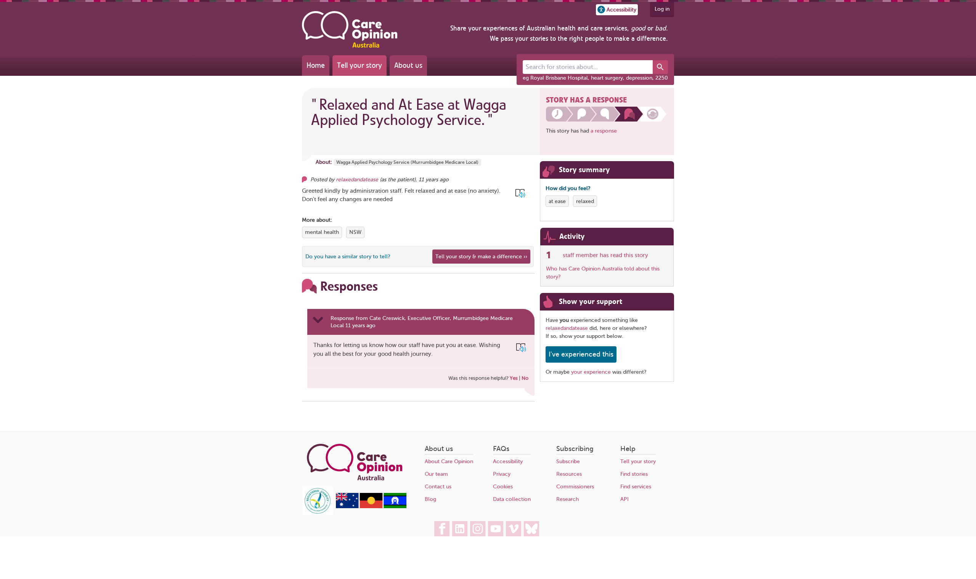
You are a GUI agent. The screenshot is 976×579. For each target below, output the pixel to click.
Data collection (512, 499)
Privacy (501, 474)
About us (408, 65)
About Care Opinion (449, 461)
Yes (514, 378)
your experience (591, 372)
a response (604, 131)
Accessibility (508, 461)
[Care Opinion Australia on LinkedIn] (459, 528)
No (525, 378)
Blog (430, 499)
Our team (436, 474)
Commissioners (575, 486)
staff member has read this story (605, 255)
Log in (662, 9)
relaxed (585, 201)
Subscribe (568, 461)
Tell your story (359, 65)
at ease (557, 201)
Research (567, 499)
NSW (355, 232)
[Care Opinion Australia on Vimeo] (513, 528)
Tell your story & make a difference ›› (481, 256)
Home (316, 65)
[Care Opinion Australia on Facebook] (441, 528)
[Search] (660, 67)
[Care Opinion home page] (349, 29)
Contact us (438, 486)
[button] (617, 9)
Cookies (503, 486)
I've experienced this (581, 354)
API (624, 499)
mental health (322, 232)
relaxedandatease (357, 179)
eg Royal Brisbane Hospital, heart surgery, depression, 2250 (595, 78)
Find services (635, 486)
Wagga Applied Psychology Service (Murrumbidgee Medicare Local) (407, 162)
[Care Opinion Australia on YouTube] (495, 528)
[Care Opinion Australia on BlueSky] (531, 528)
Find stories (634, 474)
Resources (569, 474)
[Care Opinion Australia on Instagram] (477, 528)
